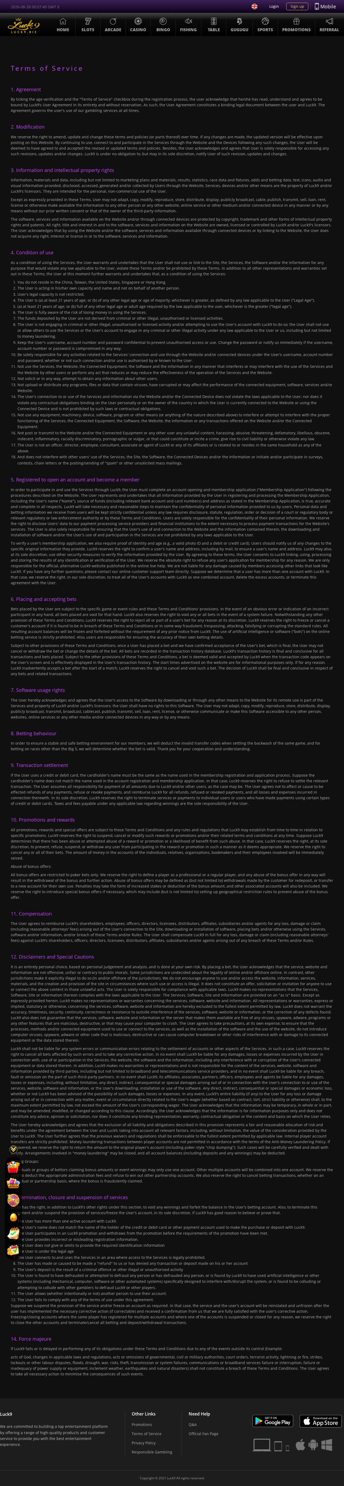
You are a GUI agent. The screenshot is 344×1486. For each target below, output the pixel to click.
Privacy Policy (144, 1442)
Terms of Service (147, 1433)
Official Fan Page (203, 1433)
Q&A (193, 1424)
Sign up (297, 6)
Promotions (142, 1424)
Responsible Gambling (152, 1452)
